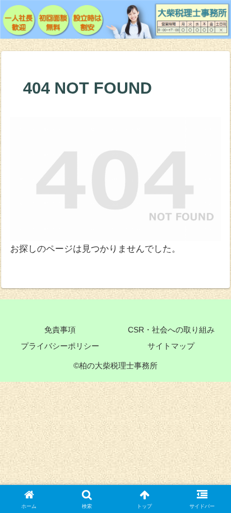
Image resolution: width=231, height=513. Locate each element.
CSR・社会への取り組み (171, 329)
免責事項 (60, 329)
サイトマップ (171, 345)
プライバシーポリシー (60, 345)
